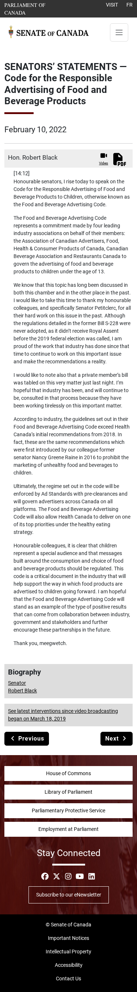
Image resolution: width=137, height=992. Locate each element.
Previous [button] (30, 738)
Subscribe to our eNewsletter (68, 895)
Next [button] (113, 738)
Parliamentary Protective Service (68, 810)
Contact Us (68, 978)
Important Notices (68, 938)
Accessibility (69, 965)
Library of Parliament (68, 792)
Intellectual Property (68, 951)
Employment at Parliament (68, 829)
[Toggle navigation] (119, 32)
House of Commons (68, 773)
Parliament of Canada (34, 8)
